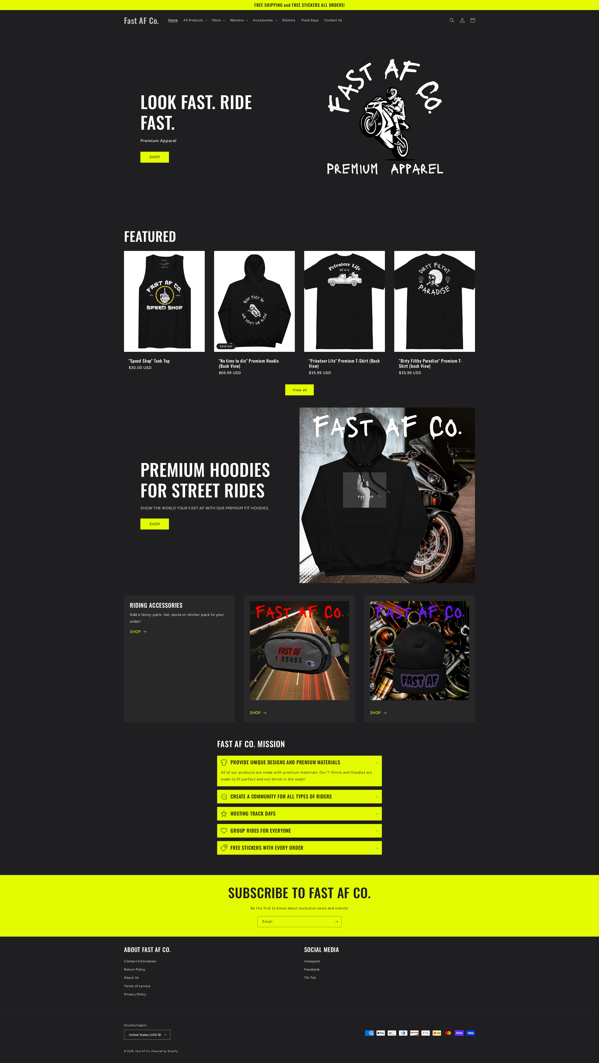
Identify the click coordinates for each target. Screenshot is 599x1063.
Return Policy (135, 969)
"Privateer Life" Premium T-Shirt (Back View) (344, 363)
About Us (131, 978)
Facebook (312, 969)
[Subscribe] (336, 921)
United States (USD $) (145, 1035)
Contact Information (140, 961)
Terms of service (137, 986)
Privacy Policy (135, 994)
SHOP (155, 157)
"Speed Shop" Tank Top (149, 360)
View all (299, 390)
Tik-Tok (310, 978)
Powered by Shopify (164, 1051)
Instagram (312, 961)
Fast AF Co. (143, 1051)
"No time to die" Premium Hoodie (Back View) (249, 363)
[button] (195, 20)
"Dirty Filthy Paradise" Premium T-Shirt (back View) (430, 363)
